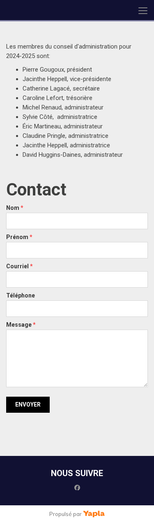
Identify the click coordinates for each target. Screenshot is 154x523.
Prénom (19, 237)
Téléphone (20, 295)
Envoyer (28, 404)
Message (21, 324)
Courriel (19, 266)
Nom (14, 208)
